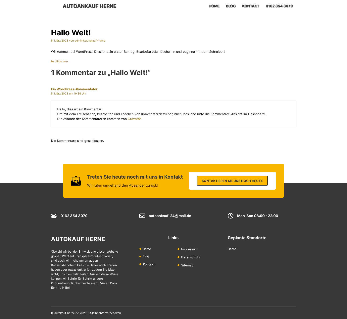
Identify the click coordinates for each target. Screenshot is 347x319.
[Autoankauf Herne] (56, 6)
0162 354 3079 (279, 6)
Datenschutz (190, 257)
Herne (232, 249)
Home (214, 6)
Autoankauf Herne (89, 6)
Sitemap (187, 265)
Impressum (189, 249)
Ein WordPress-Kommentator (74, 89)
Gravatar (134, 119)
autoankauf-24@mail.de (170, 216)
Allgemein (61, 61)
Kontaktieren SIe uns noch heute (232, 181)
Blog (231, 6)
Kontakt (250, 6)
